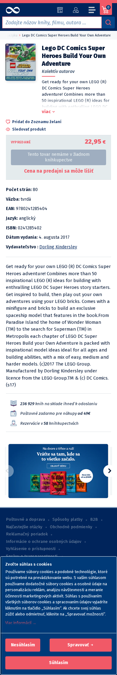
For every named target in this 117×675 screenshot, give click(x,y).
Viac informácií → (21, 622)
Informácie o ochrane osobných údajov (43, 541)
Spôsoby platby (67, 519)
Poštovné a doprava (25, 519)
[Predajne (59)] (60, 9)
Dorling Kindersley (58, 247)
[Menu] (92, 11)
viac (46, 111)
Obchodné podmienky (71, 526)
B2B (94, 519)
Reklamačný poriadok (27, 534)
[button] (23, 645)
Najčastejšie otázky (24, 526)
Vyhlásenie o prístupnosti (31, 548)
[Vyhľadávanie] (108, 22)
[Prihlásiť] (76, 9)
